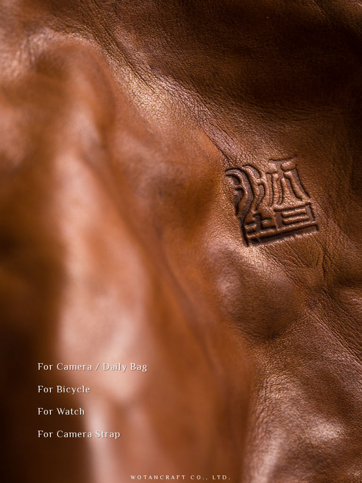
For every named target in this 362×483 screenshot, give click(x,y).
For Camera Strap (79, 434)
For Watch (61, 411)
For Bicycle (64, 389)
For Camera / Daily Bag (93, 366)
